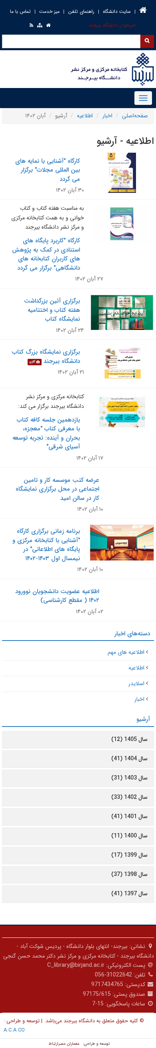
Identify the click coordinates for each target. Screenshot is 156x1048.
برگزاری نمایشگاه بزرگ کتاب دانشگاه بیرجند (46, 356)
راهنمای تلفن (81, 11)
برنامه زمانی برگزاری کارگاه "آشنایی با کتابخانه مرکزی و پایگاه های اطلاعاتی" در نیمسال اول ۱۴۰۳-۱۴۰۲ (46, 544)
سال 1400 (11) (129, 835)
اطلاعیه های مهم (126, 652)
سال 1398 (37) (129, 874)
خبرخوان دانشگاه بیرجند (112, 25)
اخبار (107, 115)
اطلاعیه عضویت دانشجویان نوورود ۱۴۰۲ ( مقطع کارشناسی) (57, 596)
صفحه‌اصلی (135, 115)
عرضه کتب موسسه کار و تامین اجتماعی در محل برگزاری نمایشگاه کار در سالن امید (57, 489)
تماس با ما (20, 11)
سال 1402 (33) (129, 797)
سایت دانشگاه (117, 11)
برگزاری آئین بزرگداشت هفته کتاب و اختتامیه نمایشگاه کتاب (52, 310)
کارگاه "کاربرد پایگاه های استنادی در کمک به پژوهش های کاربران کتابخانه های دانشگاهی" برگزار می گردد (46, 254)
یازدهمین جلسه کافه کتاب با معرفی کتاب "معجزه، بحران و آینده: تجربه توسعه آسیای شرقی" (46, 433)
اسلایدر (136, 683)
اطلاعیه (85, 115)
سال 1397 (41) (129, 893)
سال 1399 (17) (129, 855)
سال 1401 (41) (129, 816)
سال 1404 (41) (129, 758)
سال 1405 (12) (129, 739)
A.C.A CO (14, 1030)
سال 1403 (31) (129, 778)
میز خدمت (49, 11)
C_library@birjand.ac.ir (75, 965)
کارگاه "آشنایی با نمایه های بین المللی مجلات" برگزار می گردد (47, 170)
